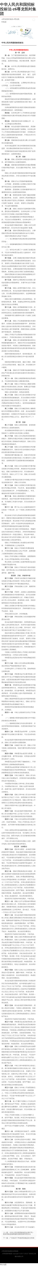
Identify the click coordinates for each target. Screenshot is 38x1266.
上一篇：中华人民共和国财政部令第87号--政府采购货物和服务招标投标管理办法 (18, 1233)
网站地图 (3, 1264)
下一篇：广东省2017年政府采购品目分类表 (18, 1238)
